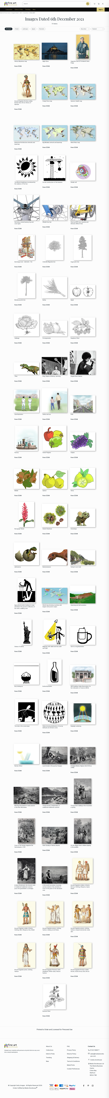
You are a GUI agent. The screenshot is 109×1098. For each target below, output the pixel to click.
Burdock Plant (46, 1011)
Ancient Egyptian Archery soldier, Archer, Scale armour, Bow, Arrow (80, 970)
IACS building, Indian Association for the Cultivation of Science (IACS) (81, 687)
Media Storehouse (30, 1088)
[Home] (12, 4)
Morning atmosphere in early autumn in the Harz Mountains (24, 806)
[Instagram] (92, 1086)
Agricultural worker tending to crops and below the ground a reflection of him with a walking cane (24, 606)
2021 (21, 12)
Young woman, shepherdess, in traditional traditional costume (51, 806)
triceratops (74, 529)
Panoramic (41, 29)
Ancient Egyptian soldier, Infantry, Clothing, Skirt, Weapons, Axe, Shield (24, 929)
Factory (16, 452)
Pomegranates (47, 338)
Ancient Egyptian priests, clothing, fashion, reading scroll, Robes (52, 929)
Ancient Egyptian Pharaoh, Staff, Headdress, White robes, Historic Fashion (52, 971)
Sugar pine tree (75, 262)
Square (33, 29)
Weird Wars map (75, 142)
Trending (27, 9)
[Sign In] (103, 4)
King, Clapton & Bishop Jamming (52, 376)
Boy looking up (18, 686)
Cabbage (16, 338)
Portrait (17, 29)
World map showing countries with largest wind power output (52, 606)
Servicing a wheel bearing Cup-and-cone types (24, 222)
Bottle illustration (47, 686)
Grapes (73, 452)
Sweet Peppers (47, 452)
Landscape (25, 29)
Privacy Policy (71, 1050)
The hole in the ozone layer (22, 726)
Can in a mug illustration (77, 646)
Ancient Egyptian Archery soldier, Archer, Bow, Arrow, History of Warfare (23, 102)
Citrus (72, 490)
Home (8, 12)
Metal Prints (71, 1065)
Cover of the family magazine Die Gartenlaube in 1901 (23, 846)
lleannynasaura (47, 567)
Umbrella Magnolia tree (49, 262)
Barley (44, 300)
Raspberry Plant (75, 338)
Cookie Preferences (73, 1069)
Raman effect (18, 766)
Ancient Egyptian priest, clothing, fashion (23, 970)
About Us (49, 1046)
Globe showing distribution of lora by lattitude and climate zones (53, 727)
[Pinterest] (88, 1086)
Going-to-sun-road (76, 567)
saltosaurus (17, 567)
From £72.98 (17, 66)
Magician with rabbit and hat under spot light (52, 647)
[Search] (87, 3)
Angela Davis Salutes (76, 376)
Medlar (16, 490)
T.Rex (15, 376)
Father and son (47, 414)
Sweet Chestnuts (47, 529)
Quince (44, 490)
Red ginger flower (19, 529)
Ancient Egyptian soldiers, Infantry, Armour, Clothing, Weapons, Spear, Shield (80, 887)
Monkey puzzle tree (19, 300)
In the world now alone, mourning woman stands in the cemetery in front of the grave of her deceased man (52, 888)
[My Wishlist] (94, 4)
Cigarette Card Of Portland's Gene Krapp (80, 62)
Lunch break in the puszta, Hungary (52, 766)
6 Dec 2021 (32, 12)
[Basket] (99, 4)
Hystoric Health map (76, 101)
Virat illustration (18, 414)
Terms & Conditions (73, 1061)
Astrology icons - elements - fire (23, 262)
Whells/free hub (47, 222)
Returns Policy (71, 1054)
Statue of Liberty (19, 646)
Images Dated (15, 12)
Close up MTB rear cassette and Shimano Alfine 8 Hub (79, 222)
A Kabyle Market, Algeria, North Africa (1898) (81, 766)
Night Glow (46, 61)
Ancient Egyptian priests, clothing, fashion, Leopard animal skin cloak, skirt (80, 930)
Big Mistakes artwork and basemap (52, 142)
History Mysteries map (20, 61)
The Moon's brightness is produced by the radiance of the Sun (24, 183)
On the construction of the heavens (52, 182)
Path (72, 414)
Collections (9, 9)
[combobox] (54, 3)
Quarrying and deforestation (78, 605)
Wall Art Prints (3, 12)
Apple (72, 300)
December (25, 12)
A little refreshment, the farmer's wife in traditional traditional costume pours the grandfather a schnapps (24, 887)
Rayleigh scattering (76, 726)
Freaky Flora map (47, 101)
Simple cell (74, 182)
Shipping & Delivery (73, 1057)
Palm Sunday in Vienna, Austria (51, 845)
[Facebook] (83, 1086)
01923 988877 (94, 1050)
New (34, 9)
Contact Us (91, 1046)
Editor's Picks (19, 9)
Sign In (101, 9)
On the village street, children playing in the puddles (81, 846)
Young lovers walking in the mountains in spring (81, 806)
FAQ (68, 1046)
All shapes (8, 29)
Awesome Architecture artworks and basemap (24, 143)
